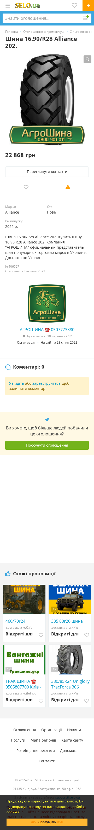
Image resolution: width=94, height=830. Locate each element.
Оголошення (24, 729)
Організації (51, 729)
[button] (21, 812)
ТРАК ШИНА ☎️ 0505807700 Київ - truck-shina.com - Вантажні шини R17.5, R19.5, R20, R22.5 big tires (23, 684)
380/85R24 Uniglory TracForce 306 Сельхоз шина (70, 684)
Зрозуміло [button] (47, 822)
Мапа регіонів (43, 740)
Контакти (47, 760)
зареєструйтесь (46, 383)
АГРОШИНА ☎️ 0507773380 (47, 329)
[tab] (24, 367)
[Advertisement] (47, 507)
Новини (74, 729)
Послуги (18, 740)
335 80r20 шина (67, 621)
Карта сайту (72, 740)
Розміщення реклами (35, 750)
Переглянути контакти (47, 171)
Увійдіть (16, 383)
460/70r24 (15, 621)
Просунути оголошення (47, 445)
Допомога (69, 750)
